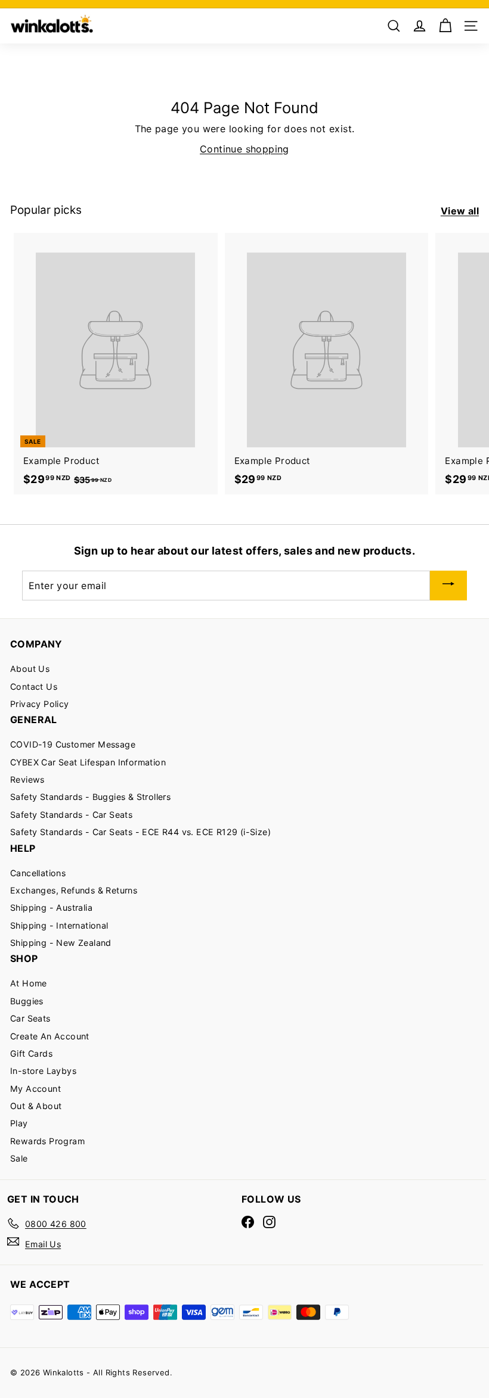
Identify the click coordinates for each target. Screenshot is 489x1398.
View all (460, 211)
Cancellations (38, 873)
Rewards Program (47, 1141)
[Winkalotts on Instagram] (269, 1222)
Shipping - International (59, 925)
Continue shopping (244, 149)
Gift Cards (31, 1053)
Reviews (27, 779)
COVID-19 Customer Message (72, 744)
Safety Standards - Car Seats (71, 814)
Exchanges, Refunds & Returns (73, 890)
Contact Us (33, 686)
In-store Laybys (43, 1071)
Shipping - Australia (51, 907)
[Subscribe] (448, 586)
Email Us (43, 1244)
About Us (29, 669)
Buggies (27, 1001)
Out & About (35, 1106)
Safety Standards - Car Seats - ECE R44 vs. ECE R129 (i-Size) (140, 832)
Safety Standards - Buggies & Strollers (90, 797)
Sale (19, 1158)
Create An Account (49, 1036)
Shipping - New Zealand (61, 943)
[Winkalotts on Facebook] (248, 1222)
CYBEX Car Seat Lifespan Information (88, 762)
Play (19, 1123)
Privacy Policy (39, 704)
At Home (28, 983)
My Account (35, 1088)
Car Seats (30, 1018)
